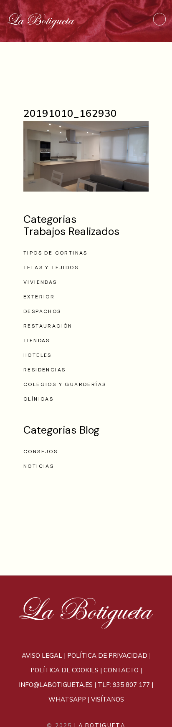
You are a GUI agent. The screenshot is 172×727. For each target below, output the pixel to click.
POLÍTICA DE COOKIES (64, 670)
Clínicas (38, 399)
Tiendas (36, 340)
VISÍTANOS (107, 699)
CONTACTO (121, 670)
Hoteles (37, 355)
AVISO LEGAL (42, 655)
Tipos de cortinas (55, 253)
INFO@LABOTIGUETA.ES (56, 685)
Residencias (44, 369)
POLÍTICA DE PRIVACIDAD (107, 655)
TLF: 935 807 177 (124, 685)
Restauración (48, 326)
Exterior (39, 296)
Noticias (38, 466)
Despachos (42, 311)
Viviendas (40, 282)
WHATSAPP (67, 699)
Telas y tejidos (50, 267)
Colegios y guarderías (64, 384)
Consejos (40, 451)
